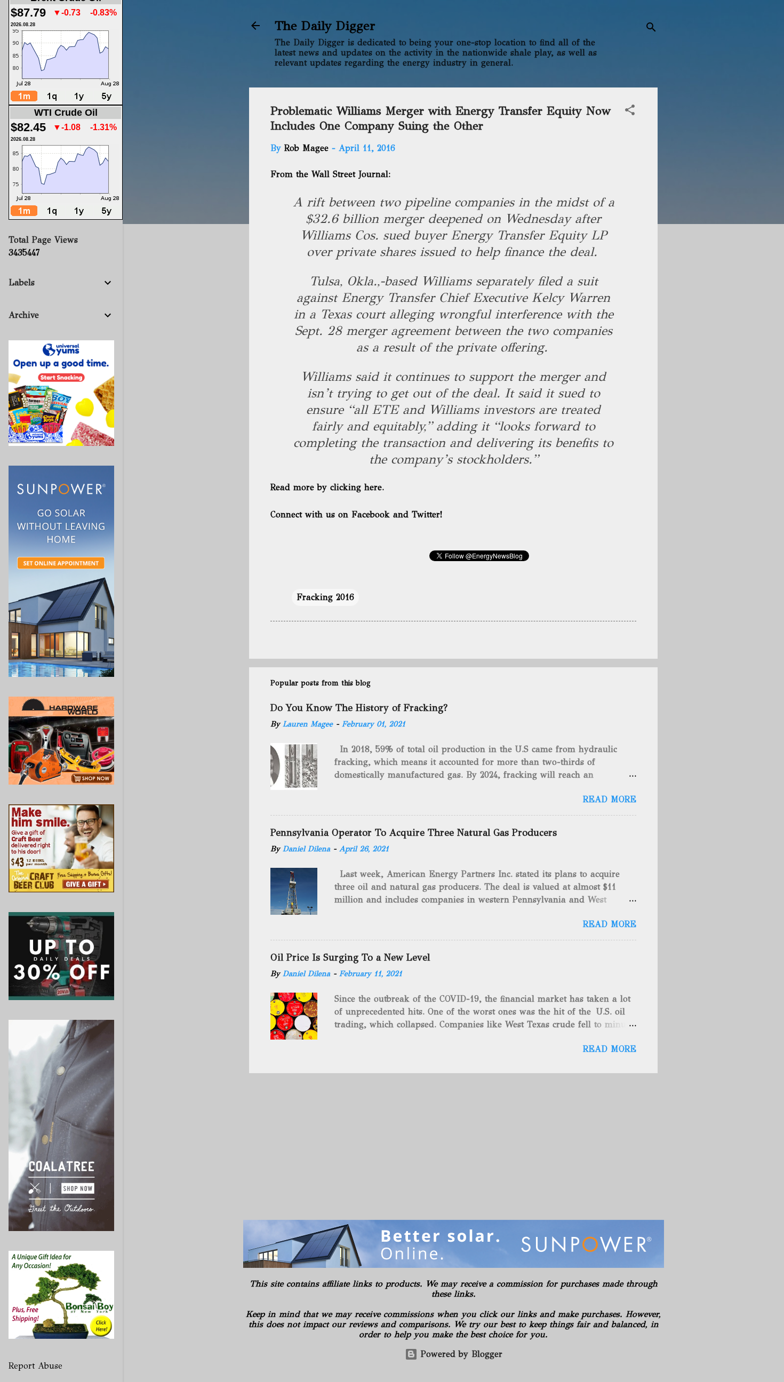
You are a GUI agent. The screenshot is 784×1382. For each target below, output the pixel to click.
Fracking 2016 (325, 597)
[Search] (651, 29)
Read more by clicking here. (327, 487)
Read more (609, 799)
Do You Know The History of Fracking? (358, 708)
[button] (629, 111)
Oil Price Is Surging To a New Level (350, 957)
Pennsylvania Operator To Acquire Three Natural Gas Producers (413, 832)
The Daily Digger (325, 26)
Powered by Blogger (460, 1354)
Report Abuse (35, 1366)
